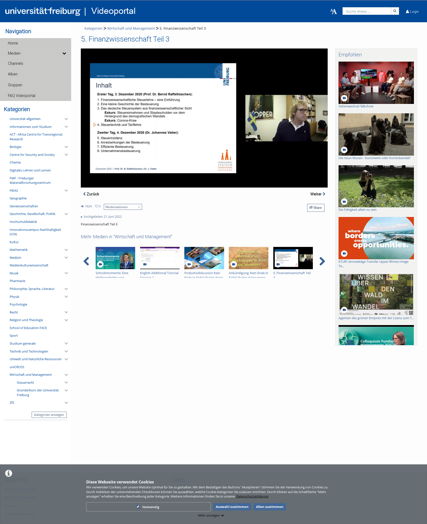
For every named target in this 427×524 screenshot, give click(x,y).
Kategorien (94, 28)
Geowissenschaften (24, 206)
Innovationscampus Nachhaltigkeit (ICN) (35, 232)
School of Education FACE (28, 328)
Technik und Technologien (29, 351)
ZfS (12, 402)
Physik (14, 296)
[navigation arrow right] (322, 261)
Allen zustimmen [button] (269, 506)
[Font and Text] (334, 11)
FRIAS (14, 190)
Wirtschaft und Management (31, 374)
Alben (13, 74)
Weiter (316, 194)
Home (13, 43)
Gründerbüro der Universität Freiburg (38, 392)
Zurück (92, 194)
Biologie (15, 146)
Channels (15, 63)
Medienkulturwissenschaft (29, 265)
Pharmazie (17, 281)
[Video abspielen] (204, 118)
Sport (14, 335)
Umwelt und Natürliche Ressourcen (36, 359)
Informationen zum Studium (31, 126)
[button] (35, 43)
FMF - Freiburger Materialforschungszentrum (30, 180)
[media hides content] (64, 53)
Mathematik (19, 249)
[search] (366, 11)
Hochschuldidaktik (23, 221)
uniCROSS (17, 367)
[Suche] (395, 11)
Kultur (14, 242)
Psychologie (18, 304)
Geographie (18, 198)
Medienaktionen (117, 207)
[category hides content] (64, 119)
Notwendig (150, 507)
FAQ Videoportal (21, 96)
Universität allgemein (25, 119)
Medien (14, 53)
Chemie (15, 162)
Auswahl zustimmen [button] (232, 506)
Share (317, 207)
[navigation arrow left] (86, 261)
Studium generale (23, 343)
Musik (14, 273)
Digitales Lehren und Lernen (30, 170)
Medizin (15, 257)
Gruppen (15, 85)
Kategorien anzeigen (49, 414)
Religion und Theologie (26, 320)
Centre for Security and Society (32, 154)
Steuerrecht (25, 382)
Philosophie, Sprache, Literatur (32, 288)
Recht (14, 312)
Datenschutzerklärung (252, 496)
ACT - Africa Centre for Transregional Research (36, 136)
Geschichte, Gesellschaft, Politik (32, 214)
